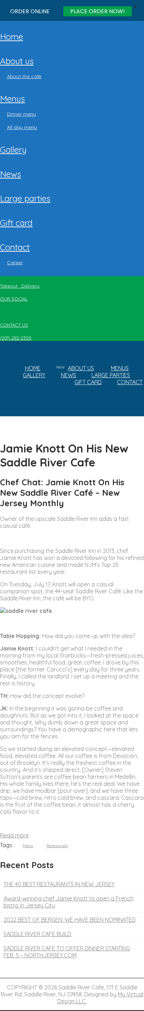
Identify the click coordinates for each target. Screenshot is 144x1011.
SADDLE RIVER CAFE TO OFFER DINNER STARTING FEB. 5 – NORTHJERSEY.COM (66, 952)
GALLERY (13, 149)
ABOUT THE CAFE (24, 76)
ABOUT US (17, 61)
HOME (11, 36)
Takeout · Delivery (19, 286)
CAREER (15, 262)
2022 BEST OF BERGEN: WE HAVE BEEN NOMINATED (69, 919)
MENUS (12, 98)
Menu (28, 845)
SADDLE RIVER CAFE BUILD (37, 933)
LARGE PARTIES (25, 198)
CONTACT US (14, 325)
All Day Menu (22, 127)
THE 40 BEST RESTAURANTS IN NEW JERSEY (59, 884)
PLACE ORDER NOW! (97, 11)
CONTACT (15, 247)
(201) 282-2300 (15, 338)
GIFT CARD (16, 223)
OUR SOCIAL (14, 299)
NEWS (10, 174)
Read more (14, 835)
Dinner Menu (21, 114)
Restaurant (57, 845)
